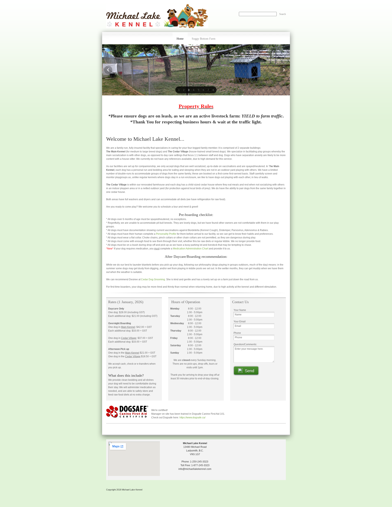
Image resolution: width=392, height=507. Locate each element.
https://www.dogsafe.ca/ (192, 417)
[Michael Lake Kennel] (157, 16)
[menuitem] (180, 38)
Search (282, 14)
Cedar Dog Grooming (153, 279)
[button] (178, 89)
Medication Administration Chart (190, 248)
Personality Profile (166, 233)
